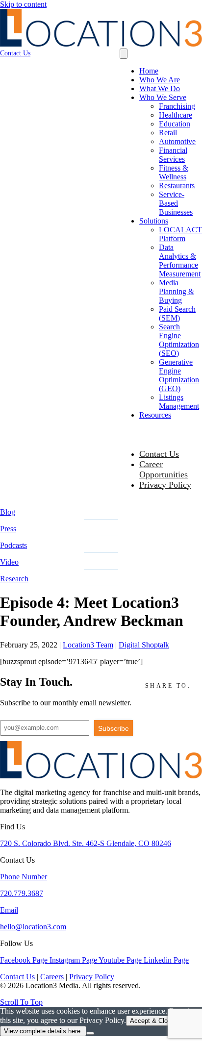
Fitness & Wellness (173, 172)
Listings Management (179, 401)
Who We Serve (162, 97)
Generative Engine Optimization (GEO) (179, 375)
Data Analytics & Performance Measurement (180, 260)
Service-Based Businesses (176, 203)
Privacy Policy (165, 485)
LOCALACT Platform (180, 234)
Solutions (153, 221)
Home (148, 71)
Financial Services (173, 154)
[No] (90, 1033)
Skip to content (23, 4)
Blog (7, 512)
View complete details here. (43, 1031)
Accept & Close (152, 1020)
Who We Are (159, 79)
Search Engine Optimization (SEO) (179, 340)
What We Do (159, 88)
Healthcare (175, 115)
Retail (168, 132)
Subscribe (113, 728)
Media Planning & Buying (176, 291)
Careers (52, 976)
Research (14, 578)
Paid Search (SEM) (177, 313)
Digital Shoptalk (144, 645)
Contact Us (159, 454)
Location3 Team (88, 645)
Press (8, 528)
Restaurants (177, 185)
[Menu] (123, 54)
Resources (155, 415)
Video (9, 562)
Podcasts (13, 545)
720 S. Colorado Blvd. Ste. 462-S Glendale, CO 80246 (85, 843)
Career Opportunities (163, 469)
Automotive (177, 141)
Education (174, 124)
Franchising (177, 106)
